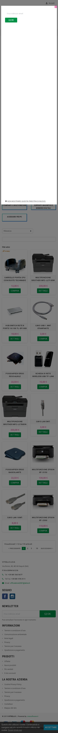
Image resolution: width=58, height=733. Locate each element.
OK (12, 20)
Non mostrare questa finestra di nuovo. (26, 201)
